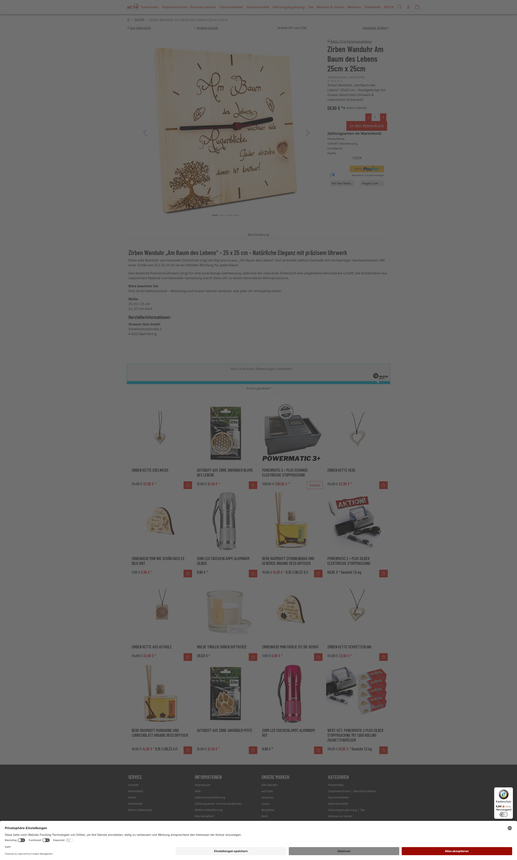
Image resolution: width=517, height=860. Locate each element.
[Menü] (510, 789)
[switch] (504, 814)
